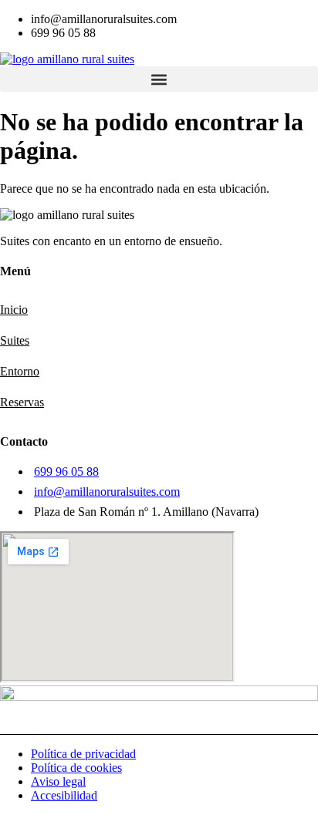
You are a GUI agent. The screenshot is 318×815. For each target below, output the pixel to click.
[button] (159, 79)
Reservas (22, 402)
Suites (14, 340)
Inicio (14, 309)
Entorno (19, 371)
